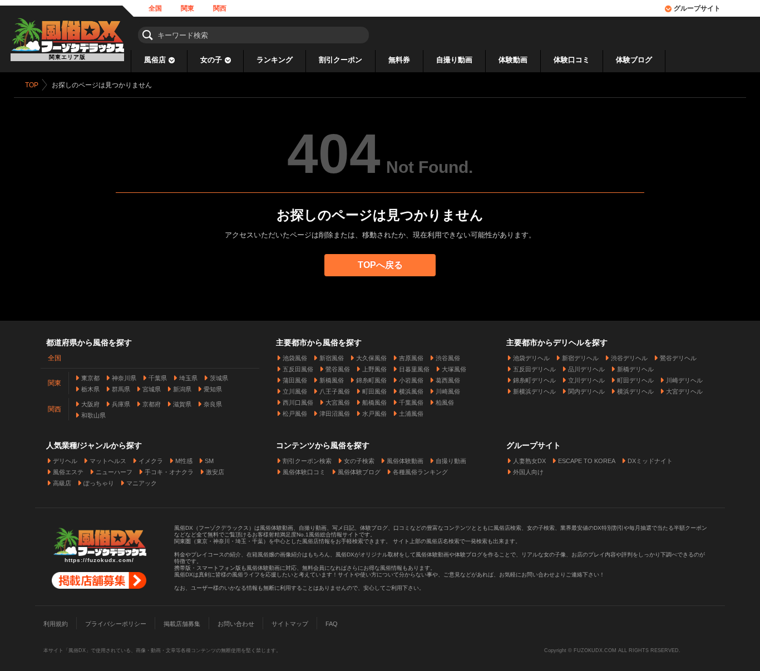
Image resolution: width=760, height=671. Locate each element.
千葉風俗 (411, 402)
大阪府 (90, 404)
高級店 (62, 483)
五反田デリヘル (534, 369)
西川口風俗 (298, 402)
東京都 (90, 378)
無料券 (399, 60)
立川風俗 (295, 391)
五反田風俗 (298, 369)
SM (209, 461)
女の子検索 (359, 461)
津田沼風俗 (334, 413)
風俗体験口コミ (304, 472)
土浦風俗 (411, 413)
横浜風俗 (411, 391)
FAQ (331, 623)
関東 (187, 8)
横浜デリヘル (635, 391)
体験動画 (513, 60)
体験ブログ (634, 60)
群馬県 (121, 389)
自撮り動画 (454, 60)
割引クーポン (340, 60)
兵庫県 (121, 404)
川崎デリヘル (684, 380)
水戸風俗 (374, 413)
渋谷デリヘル (629, 358)
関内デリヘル (586, 391)
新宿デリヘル (580, 358)
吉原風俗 (411, 358)
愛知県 (213, 389)
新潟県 (182, 389)
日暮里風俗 (414, 369)
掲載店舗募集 (182, 623)
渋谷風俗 (448, 358)
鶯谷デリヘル (678, 358)
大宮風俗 (337, 402)
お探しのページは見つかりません (102, 85)
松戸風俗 (295, 413)
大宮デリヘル (684, 391)
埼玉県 (188, 378)
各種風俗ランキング (420, 472)
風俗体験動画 (405, 461)
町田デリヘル (635, 380)
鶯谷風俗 (337, 369)
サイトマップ (290, 623)
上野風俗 (374, 369)
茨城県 (219, 378)
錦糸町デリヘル (534, 380)
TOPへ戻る (380, 265)
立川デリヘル (586, 380)
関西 (219, 8)
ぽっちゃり (98, 483)
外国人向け (528, 472)
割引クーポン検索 (307, 461)
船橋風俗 (374, 402)
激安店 (215, 472)
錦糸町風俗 (371, 380)
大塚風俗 (454, 369)
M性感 (184, 461)
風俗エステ (68, 472)
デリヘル (65, 461)
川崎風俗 (448, 391)
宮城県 (151, 389)
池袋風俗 (295, 358)
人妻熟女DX (529, 461)
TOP (31, 85)
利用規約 (55, 623)
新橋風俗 (331, 380)
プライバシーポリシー (115, 623)
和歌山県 (93, 415)
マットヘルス (108, 461)
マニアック (141, 483)
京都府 (151, 404)
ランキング (274, 60)
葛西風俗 (448, 380)
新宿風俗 (331, 358)
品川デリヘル (586, 369)
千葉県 (158, 378)
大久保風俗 (371, 358)
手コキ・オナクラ (169, 472)
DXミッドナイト (650, 461)
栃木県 (90, 389)
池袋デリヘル (531, 358)
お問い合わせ (236, 623)
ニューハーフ (114, 472)
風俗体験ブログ (359, 472)
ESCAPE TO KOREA (586, 461)
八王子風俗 (334, 391)
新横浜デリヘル (534, 391)
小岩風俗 (411, 380)
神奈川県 (124, 378)
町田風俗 (374, 391)
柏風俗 (445, 402)
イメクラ (151, 461)
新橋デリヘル (635, 369)
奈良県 (213, 404)
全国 (155, 8)
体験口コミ (572, 60)
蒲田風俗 (295, 380)
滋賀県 (182, 404)
